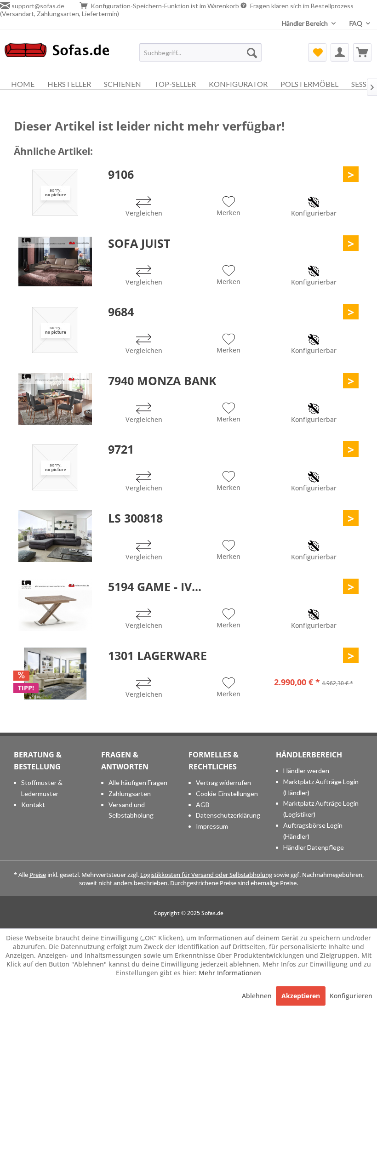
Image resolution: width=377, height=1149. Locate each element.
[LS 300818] (55, 536)
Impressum (212, 826)
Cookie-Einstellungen (227, 793)
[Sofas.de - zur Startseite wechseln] (57, 54)
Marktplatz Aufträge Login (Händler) (321, 787)
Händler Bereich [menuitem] (305, 23)
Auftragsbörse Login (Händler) (313, 830)
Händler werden (306, 770)
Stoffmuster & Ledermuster (42, 788)
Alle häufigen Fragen (138, 782)
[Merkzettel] (317, 52)
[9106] (55, 192)
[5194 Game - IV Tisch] (55, 605)
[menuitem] (200, 52)
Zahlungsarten (130, 793)
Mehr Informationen (230, 972)
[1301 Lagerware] (55, 674)
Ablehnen (258, 995)
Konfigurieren (351, 995)
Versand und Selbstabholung (131, 810)
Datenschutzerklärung (228, 815)
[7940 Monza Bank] (55, 399)
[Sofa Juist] (55, 261)
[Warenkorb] (362, 52)
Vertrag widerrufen (223, 782)
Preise (37, 874)
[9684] (55, 330)
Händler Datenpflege (313, 847)
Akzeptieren (300, 995)
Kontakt (33, 804)
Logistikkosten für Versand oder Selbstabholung (206, 874)
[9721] (55, 467)
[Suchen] (252, 52)
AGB (203, 804)
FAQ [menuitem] (356, 23)
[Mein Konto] (340, 52)
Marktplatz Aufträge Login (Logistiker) (321, 808)
